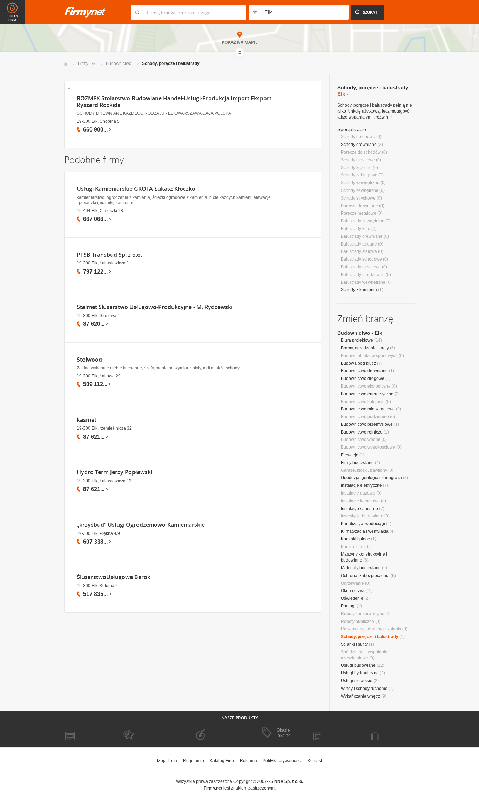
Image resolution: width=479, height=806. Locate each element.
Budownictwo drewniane (364, 370)
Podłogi (348, 606)
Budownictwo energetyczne (367, 393)
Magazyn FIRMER (334, 733)
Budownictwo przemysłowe (367, 424)
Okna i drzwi (352, 590)
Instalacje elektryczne (361, 485)
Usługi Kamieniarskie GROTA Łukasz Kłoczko (136, 189)
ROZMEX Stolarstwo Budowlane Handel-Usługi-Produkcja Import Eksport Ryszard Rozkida (174, 102)
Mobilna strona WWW (84, 733)
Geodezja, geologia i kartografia (371, 477)
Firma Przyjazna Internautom (144, 733)
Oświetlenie (352, 598)
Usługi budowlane (358, 665)
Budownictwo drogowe (362, 378)
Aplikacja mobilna (391, 733)
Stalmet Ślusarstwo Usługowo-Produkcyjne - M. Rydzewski (154, 307)
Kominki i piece (355, 539)
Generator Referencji (210, 733)
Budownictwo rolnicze (362, 432)
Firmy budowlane (357, 462)
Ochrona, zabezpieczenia (365, 575)
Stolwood (89, 359)
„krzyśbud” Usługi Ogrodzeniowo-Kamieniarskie (141, 525)
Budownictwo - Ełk (359, 333)
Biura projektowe (357, 340)
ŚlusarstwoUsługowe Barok (113, 577)
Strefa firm (12, 18)
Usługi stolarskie (356, 680)
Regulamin (193, 760)
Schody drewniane (359, 144)
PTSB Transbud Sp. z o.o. (109, 254)
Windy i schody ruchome (364, 688)
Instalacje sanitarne (359, 508)
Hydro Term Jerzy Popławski (114, 472)
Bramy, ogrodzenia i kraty (365, 347)
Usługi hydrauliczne (360, 673)
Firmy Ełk (86, 63)
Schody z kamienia (359, 289)
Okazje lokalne (284, 733)
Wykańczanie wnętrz (360, 696)
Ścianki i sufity (354, 644)
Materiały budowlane (361, 567)
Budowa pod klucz (358, 363)
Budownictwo (118, 63)
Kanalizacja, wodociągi (363, 523)
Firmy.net (85, 12)
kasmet (86, 420)
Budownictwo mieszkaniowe (368, 409)
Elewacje (349, 454)
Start (65, 64)
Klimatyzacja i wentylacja (365, 531)
